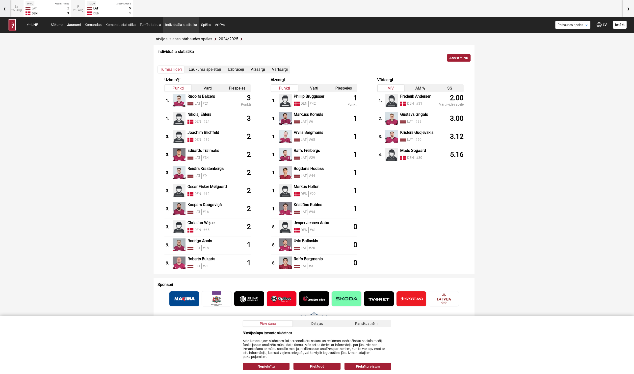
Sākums (57, 25)
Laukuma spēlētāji (205, 69)
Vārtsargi (280, 69)
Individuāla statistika (181, 25)
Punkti (178, 88)
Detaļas (317, 324)
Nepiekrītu (266, 366)
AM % (420, 88)
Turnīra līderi (171, 69)
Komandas (93, 25)
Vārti (208, 88)
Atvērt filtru (458, 58)
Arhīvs (220, 25)
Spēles (206, 25)
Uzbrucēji (236, 69)
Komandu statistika (121, 25)
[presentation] (628, 8)
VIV (391, 88)
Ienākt (620, 25)
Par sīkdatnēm (366, 324)
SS (449, 88)
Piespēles (237, 88)
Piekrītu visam (368, 366)
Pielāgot (317, 366)
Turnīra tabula (150, 25)
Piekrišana (268, 324)
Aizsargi (258, 69)
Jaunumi (74, 25)
